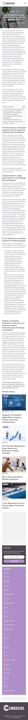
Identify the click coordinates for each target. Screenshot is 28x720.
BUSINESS (12, 11)
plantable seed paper (11, 285)
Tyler (6, 22)
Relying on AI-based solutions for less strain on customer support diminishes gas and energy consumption (13, 121)
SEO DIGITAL (5, 411)
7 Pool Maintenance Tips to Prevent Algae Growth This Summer (13, 505)
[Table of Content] (24, 107)
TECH (17, 11)
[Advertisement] (14, 528)
